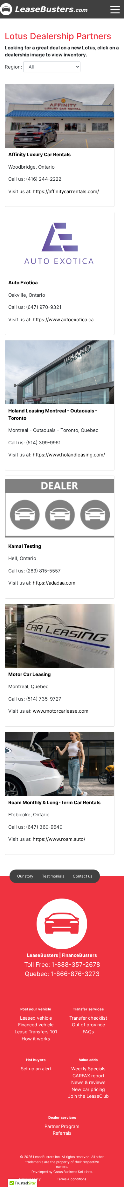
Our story (25, 876)
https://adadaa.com (54, 583)
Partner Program (62, 1126)
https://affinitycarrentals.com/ (66, 191)
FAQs (88, 1031)
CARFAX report (88, 1075)
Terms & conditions (71, 1179)
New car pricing (88, 1089)
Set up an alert (36, 1068)
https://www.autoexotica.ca (63, 320)
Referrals (62, 1133)
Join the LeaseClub (88, 1096)
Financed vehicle (35, 1024)
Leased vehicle (36, 1018)
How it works (36, 1038)
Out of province (88, 1024)
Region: (14, 67)
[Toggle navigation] (115, 9)
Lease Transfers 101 (36, 1031)
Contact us (82, 876)
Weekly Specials (88, 1068)
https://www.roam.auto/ (59, 839)
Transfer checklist (88, 1018)
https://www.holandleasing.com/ (69, 455)
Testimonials (53, 876)
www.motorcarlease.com (60, 711)
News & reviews (88, 1082)
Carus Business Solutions (72, 1172)
